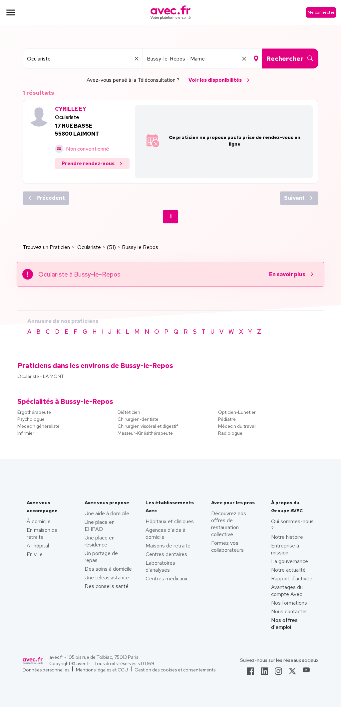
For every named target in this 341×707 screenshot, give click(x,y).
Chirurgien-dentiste (138, 419)
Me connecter (321, 12)
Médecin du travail (237, 426)
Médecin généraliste (38, 426)
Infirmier (25, 433)
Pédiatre (227, 419)
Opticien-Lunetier (237, 412)
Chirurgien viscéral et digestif (148, 426)
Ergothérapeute (34, 412)
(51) (111, 247)
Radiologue (230, 433)
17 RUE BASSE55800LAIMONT (77, 129)
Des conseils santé (107, 586)
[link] (250, 673)
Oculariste (67, 117)
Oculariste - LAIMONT (40, 376)
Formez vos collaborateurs (227, 546)
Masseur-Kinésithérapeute (145, 433)
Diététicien (129, 412)
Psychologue (31, 419)
